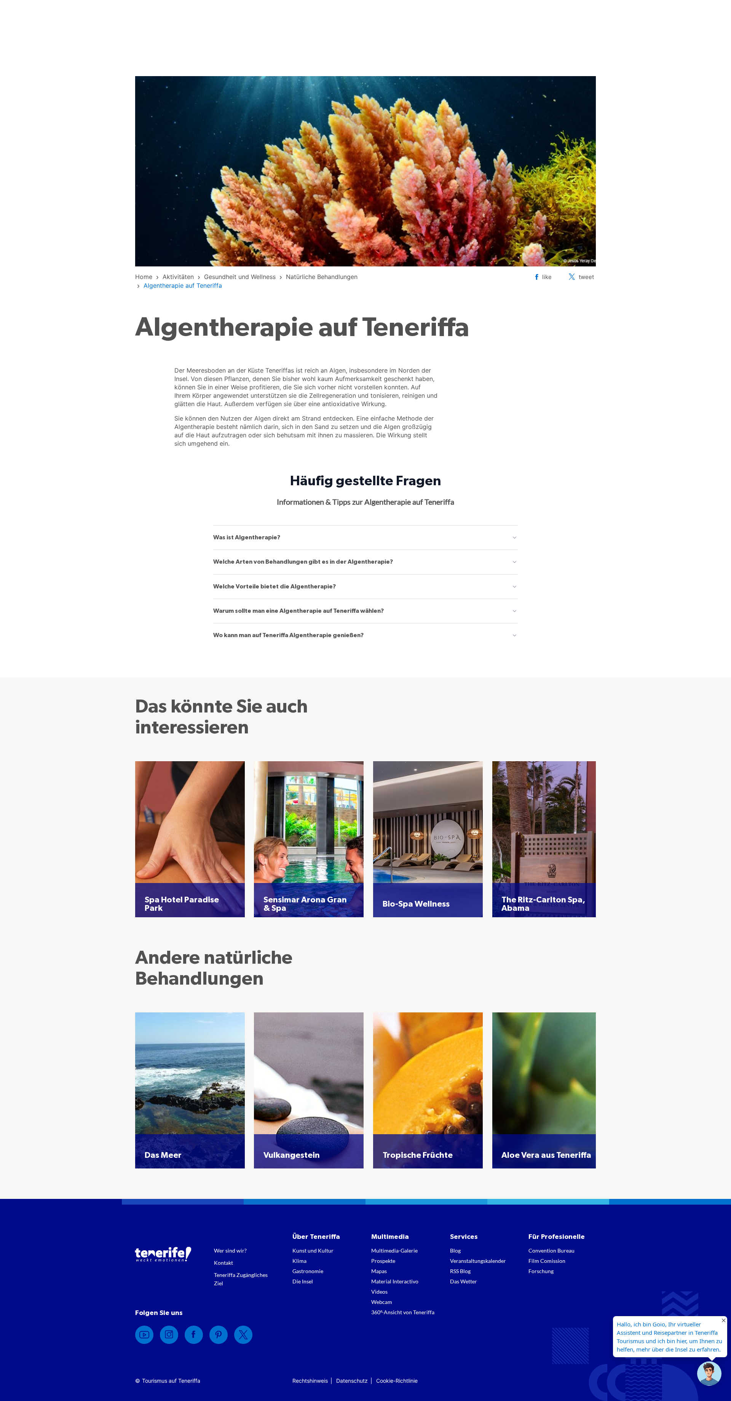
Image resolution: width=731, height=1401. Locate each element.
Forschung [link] (541, 1271)
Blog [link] (455, 1250)
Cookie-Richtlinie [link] (397, 1380)
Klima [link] (299, 1261)
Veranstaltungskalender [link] (478, 1261)
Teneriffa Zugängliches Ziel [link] (241, 1279)
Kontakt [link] (223, 1262)
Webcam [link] (381, 1302)
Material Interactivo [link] (394, 1281)
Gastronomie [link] (307, 1271)
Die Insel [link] (302, 1281)
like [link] (547, 277)
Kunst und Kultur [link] (313, 1250)
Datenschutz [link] (352, 1380)
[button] (709, 1373)
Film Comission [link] (546, 1261)
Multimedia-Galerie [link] (394, 1250)
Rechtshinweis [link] (310, 1380)
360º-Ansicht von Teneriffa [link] (402, 1312)
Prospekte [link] (383, 1261)
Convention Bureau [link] (551, 1250)
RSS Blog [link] (460, 1271)
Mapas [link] (379, 1271)
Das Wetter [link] (463, 1281)
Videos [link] (379, 1291)
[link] (143, 277)
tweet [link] (586, 277)
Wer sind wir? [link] (230, 1250)
